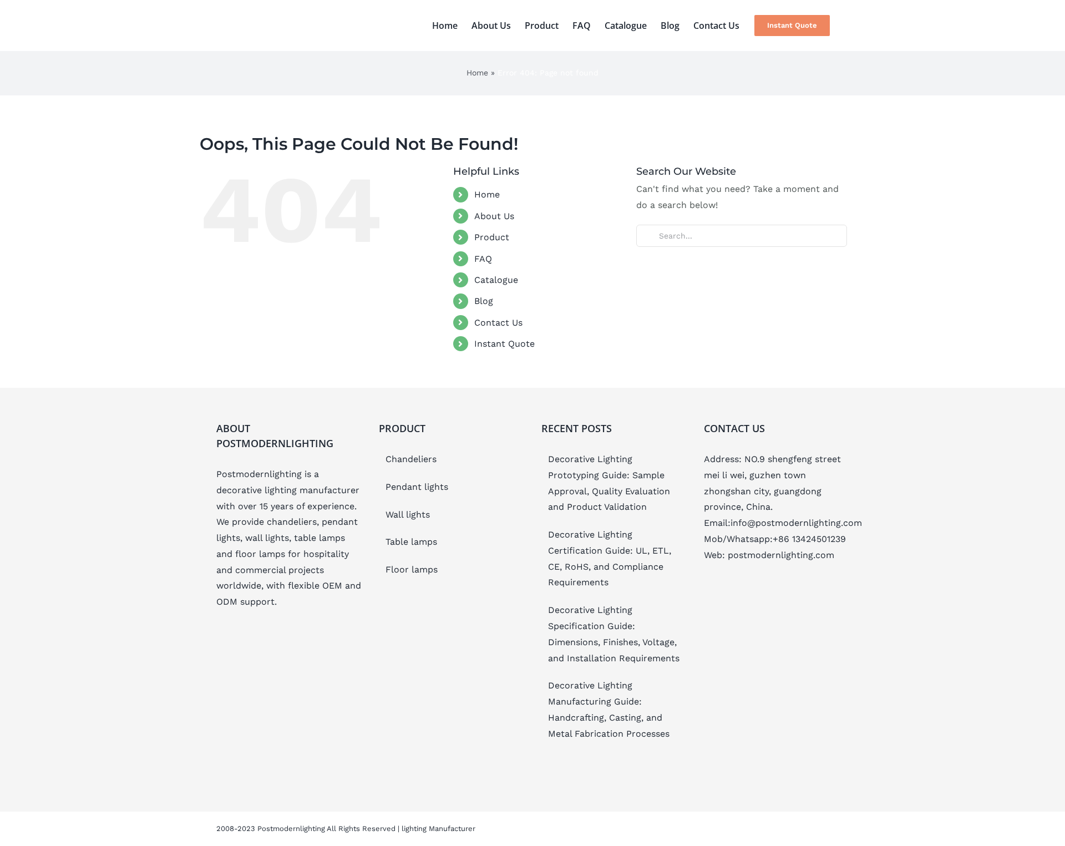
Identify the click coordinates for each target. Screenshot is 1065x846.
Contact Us (498, 322)
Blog (483, 301)
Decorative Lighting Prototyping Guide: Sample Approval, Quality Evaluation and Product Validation (609, 483)
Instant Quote (504, 343)
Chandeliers (411, 459)
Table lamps (411, 541)
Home (477, 72)
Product (491, 237)
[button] (848, 25)
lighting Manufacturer (438, 828)
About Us (494, 216)
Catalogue (496, 280)
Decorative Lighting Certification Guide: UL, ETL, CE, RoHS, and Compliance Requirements (609, 558)
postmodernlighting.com (781, 555)
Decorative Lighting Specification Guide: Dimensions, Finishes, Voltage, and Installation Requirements (613, 634)
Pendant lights (417, 487)
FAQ (483, 259)
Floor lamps (412, 569)
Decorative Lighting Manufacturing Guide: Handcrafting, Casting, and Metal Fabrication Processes (609, 709)
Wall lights (408, 514)
